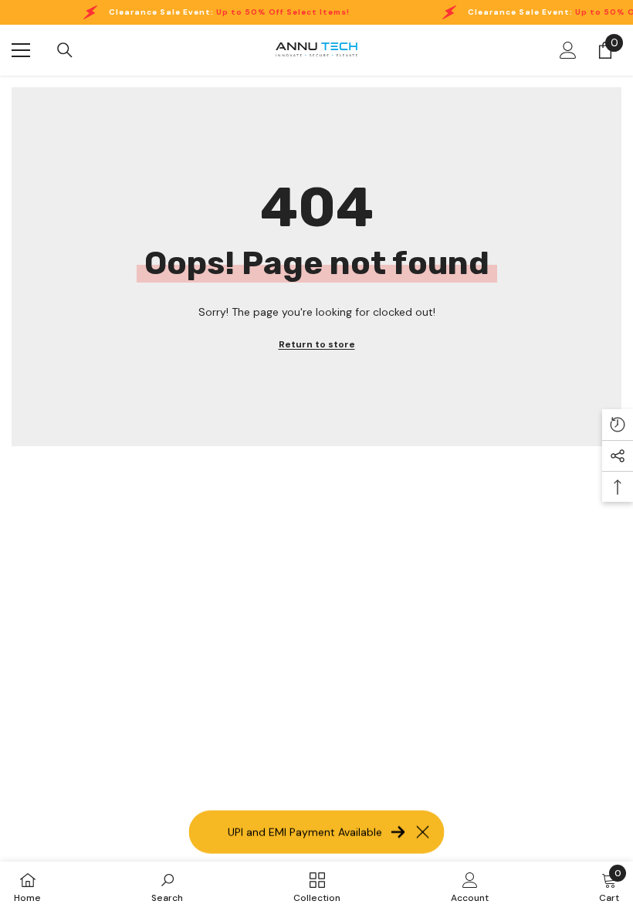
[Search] (65, 50)
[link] (167, 886)
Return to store (317, 344)
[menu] (21, 50)
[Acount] (568, 50)
